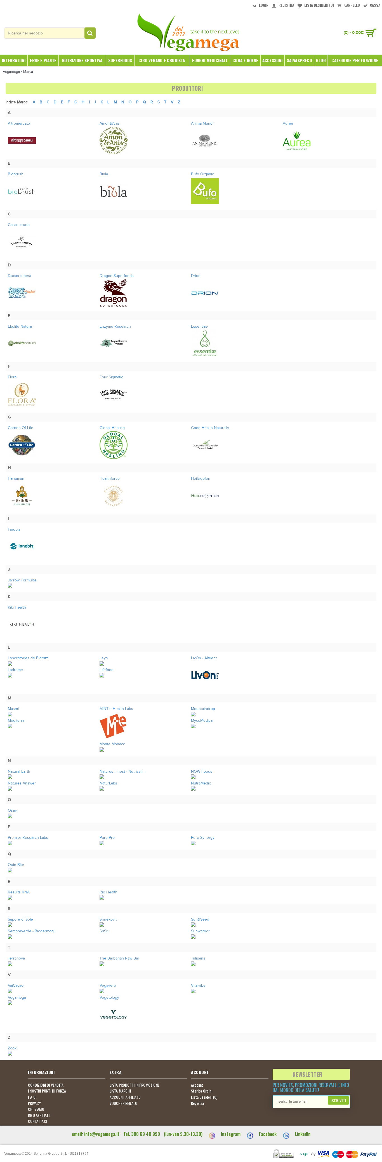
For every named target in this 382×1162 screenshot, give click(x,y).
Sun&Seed (200, 919)
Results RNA (19, 892)
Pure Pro (107, 837)
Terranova (16, 958)
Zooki (12, 1048)
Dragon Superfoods (117, 276)
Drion (196, 276)
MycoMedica (202, 720)
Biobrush (15, 174)
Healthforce (110, 478)
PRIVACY (34, 1103)
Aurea (288, 123)
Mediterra (16, 720)
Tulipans (198, 958)
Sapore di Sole (20, 919)
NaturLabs (108, 783)
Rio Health (108, 892)
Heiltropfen (200, 478)
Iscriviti (338, 1100)
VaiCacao (15, 985)
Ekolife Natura (20, 326)
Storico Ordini (201, 1091)
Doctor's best (19, 276)
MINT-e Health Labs (116, 709)
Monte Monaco (112, 744)
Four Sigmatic (111, 377)
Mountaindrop (203, 709)
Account (197, 1085)
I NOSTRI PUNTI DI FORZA (47, 1091)
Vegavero (108, 985)
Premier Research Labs (28, 837)
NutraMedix (201, 783)
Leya (104, 658)
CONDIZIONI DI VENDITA (45, 1085)
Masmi (13, 709)
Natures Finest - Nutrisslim (122, 771)
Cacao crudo (19, 225)
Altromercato (19, 123)
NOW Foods (201, 771)
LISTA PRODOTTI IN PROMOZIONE (135, 1085)
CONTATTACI (37, 1121)
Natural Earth (19, 771)
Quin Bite (16, 865)
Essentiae (199, 326)
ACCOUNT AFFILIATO (125, 1097)
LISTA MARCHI (120, 1091)
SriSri (104, 931)
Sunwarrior (200, 931)
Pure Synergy (202, 837)
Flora (12, 377)
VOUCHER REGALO (124, 1103)
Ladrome (15, 670)
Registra (197, 1103)
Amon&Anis (110, 123)
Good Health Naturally (210, 428)
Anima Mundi (202, 123)
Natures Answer (22, 783)
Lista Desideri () (204, 1097)
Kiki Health (17, 607)
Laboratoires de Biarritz (28, 658)
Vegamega (17, 997)
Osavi (13, 810)
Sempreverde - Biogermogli (31, 931)
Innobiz (14, 529)
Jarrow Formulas (22, 580)
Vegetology (109, 997)
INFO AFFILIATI (38, 1115)
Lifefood (107, 670)
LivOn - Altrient (204, 658)
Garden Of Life (20, 428)
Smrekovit (108, 919)
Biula (104, 174)
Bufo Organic (202, 174)
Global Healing (112, 428)
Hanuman (16, 478)
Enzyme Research (115, 326)
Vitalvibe (198, 985)
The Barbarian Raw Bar (119, 958)
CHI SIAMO (36, 1109)
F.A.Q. (32, 1097)
